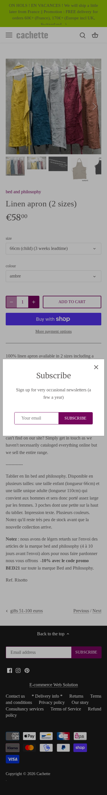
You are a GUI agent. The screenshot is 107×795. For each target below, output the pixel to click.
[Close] (96, 367)
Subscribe (75, 418)
